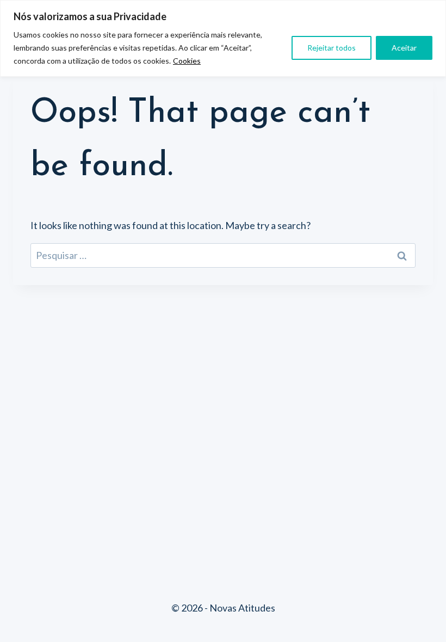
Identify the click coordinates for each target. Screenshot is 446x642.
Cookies (187, 60)
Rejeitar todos (331, 47)
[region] (223, 38)
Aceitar (404, 47)
